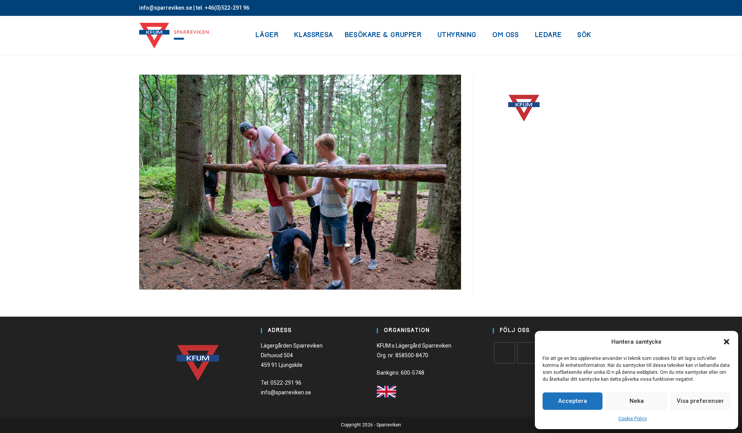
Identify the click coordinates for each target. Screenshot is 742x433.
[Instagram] (528, 352)
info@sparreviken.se (165, 8)
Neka (637, 400)
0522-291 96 (286, 383)
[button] (726, 342)
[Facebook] (504, 352)
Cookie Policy (632, 418)
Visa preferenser (700, 400)
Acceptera (572, 400)
